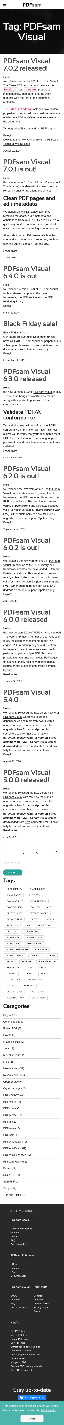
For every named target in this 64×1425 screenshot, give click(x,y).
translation (35, 980)
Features (15, 1232)
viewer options (16, 998)
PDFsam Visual (48, 289)
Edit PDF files (18, 1331)
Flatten (34, 919)
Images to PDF (12, 1041)
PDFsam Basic (34, 943)
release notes (47, 961)
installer (12, 925)
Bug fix (7, 1015)
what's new (38, 998)
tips (43, 974)
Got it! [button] (32, 1418)
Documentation (18, 1244)
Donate (14, 1236)
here (27, 746)
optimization (31, 931)
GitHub (50, 919)
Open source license (21, 1228)
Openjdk (12, 931)
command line (15, 901)
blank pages (14, 895)
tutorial (12, 986)
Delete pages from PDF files (25, 1354)
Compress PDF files (21, 1350)
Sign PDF (9, 1181)
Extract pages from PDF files (25, 1347)
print (52, 955)
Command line (11, 1021)
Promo (7, 1168)
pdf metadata (34, 937)
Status (37, 1311)
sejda (42, 967)
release (27, 961)
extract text (14, 919)
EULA (14, 1264)
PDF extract (10, 1101)
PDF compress (12, 1095)
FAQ (13, 1240)
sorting (11, 974)
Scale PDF (9, 1175)
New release (10, 1075)
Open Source (11, 1081)
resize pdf (13, 967)
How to (7, 1035)
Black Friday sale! (30, 324)
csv (49, 907)
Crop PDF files (18, 1358)
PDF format (10, 1108)
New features (11, 1068)
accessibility (14, 889)
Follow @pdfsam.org (34, 1397)
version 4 (37, 992)
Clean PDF (15, 85)
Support (7, 1188)
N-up (6, 1061)
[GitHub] (28, 1211)
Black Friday (37, 889)
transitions (14, 980)
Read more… (11, 250)
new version (45, 925)
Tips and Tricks (12, 1195)
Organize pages (12, 1088)
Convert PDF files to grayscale (26, 1366)
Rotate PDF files (19, 1339)
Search (13, 872)
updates (29, 986)
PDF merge (10, 1115)
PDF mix (8, 1121)
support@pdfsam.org (41, 518)
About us (38, 1299)
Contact (38, 1296)
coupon (35, 907)
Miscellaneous (11, 1055)
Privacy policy (41, 1307)
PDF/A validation (13, 1141)
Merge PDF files (19, 1335)
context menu (15, 907)
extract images (39, 913)
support (28, 974)
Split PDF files (18, 1343)
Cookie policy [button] (49, 1410)
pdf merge (13, 937)
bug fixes (34, 895)
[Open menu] (5, 4)
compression (38, 901)
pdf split (36, 955)
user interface (16, 992)
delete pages (14, 913)
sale (29, 967)
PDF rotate (9, 1128)
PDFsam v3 (41, 949)
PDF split (8, 1135)
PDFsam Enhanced (17, 949)
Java (27, 925)
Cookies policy (41, 1303)
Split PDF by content (21, 1370)
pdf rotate (13, 943)
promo (10, 961)
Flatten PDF (10, 1028)
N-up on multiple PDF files (30, 653)
